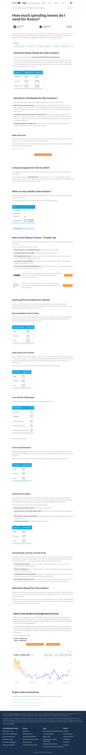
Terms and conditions (68, 736)
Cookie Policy (66, 742)
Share (70, 651)
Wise (47, 123)
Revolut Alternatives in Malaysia (31, 739)
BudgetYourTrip (51, 177)
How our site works (68, 734)
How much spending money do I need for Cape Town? (28, 702)
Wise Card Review (27, 742)
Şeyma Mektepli (47, 26)
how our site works (9, 723)
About (63, 3)
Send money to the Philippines (10, 734)
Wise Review (26, 731)
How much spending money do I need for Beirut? (27, 699)
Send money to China (8, 731)
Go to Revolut (68, 285)
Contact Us (66, 745)
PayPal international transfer (30, 745)
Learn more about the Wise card (43, 154)
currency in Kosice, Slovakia (27, 228)
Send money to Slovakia (53, 644)
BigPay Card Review (28, 734)
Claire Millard (20, 26)
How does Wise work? (48, 734)
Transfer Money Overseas (33, 3)
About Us (65, 728)
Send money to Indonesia (9, 736)
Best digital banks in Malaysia (50, 744)
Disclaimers (71, 7)
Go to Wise (68, 275)
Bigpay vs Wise (46, 736)
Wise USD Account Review (29, 736)
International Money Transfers (10, 728)
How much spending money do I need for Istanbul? (27, 705)
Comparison (56, 3)
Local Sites (65, 731)
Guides (49, 3)
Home (13, 7)
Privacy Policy (66, 739)
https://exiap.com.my (15, 713)
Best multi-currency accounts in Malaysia (53, 746)
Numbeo (17, 438)
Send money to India (8, 739)
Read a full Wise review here (19, 149)
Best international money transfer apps (52, 731)
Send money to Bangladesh (9, 742)
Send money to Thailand (8, 745)
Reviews (43, 3)
